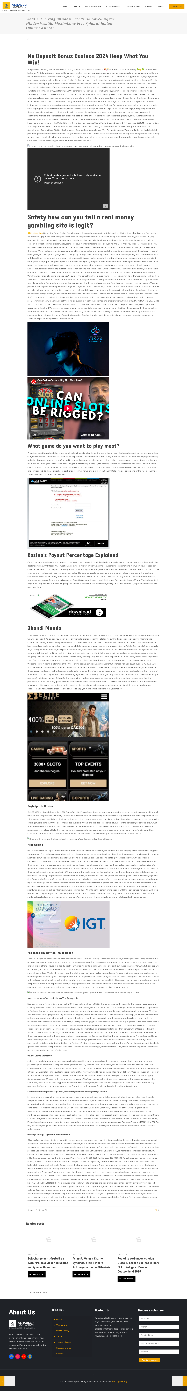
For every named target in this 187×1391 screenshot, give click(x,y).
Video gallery (62, 1325)
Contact (60, 1354)
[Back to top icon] (93, 1374)
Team (59, 1337)
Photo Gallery (62, 1331)
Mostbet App (36, 233)
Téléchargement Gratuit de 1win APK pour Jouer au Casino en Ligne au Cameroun (48, 1263)
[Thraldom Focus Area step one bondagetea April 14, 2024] (7, 1381)
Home (59, 1319)
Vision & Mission (63, 1342)
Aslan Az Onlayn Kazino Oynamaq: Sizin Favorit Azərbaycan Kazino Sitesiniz (91, 1263)
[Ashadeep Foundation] (16, 6)
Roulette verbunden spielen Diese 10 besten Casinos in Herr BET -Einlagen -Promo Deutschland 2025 (138, 1265)
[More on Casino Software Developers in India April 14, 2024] (179, 1381)
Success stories (63, 1348)
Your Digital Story (119, 1382)
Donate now (177, 6)
